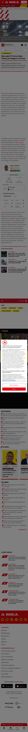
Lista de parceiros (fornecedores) (9, 380)
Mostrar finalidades (14, 385)
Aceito (14, 389)
